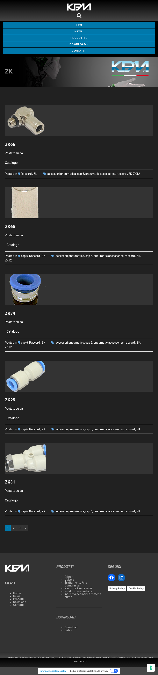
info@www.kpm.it (92, 657)
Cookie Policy (136, 588)
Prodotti (78, 38)
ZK (35, 173)
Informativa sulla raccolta (53, 671)
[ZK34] (79, 289)
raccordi (122, 173)
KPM (79, 25)
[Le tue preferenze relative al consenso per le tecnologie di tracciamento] (151, 668)
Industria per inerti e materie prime (83, 595)
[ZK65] (79, 202)
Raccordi (26, 173)
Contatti (78, 50)
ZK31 (10, 482)
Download (78, 44)
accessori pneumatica (61, 173)
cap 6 (80, 173)
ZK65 (10, 226)
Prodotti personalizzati (79, 591)
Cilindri (69, 576)
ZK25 (10, 399)
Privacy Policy (117, 588)
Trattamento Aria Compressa (76, 584)
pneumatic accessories (100, 173)
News (78, 31)
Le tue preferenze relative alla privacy (89, 671)
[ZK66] (79, 120)
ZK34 (10, 313)
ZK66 (10, 144)
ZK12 (136, 173)
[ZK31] (79, 458)
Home (17, 593)
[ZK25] (79, 376)
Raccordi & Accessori (78, 588)
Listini (68, 630)
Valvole (69, 579)
